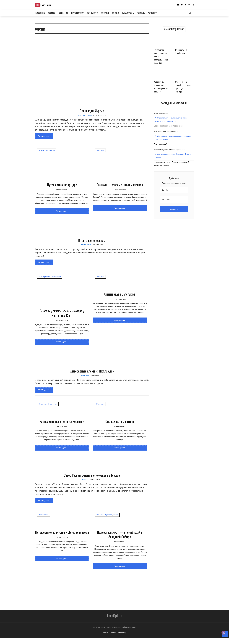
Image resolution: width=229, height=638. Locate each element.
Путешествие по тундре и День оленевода (62, 532)
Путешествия (77, 13)
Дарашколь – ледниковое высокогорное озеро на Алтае (162, 86)
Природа (46, 277)
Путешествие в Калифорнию (180, 51)
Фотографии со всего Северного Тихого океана (173, 156)
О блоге (113, 633)
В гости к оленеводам (91, 240)
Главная (106, 633)
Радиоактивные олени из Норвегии (62, 421)
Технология (92, 13)
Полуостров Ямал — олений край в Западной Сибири (119, 534)
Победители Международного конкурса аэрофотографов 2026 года (161, 56)
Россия (115, 13)
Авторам (121, 633)
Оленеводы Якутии (92, 110)
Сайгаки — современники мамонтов (120, 184)
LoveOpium (44, 5)
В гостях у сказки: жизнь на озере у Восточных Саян (62, 313)
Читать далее (43, 136)
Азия (40, 277)
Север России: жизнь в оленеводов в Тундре (92, 475)
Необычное (63, 13)
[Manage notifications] (223, 633)
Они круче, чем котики (119, 421)
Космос (51, 13)
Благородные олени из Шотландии (91, 371)
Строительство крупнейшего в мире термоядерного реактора (182, 86)
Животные (40, 13)
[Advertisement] (100, 588)
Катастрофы (128, 13)
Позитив (105, 13)
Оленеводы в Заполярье (119, 294)
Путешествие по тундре (62, 184)
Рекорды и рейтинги (147, 13)
